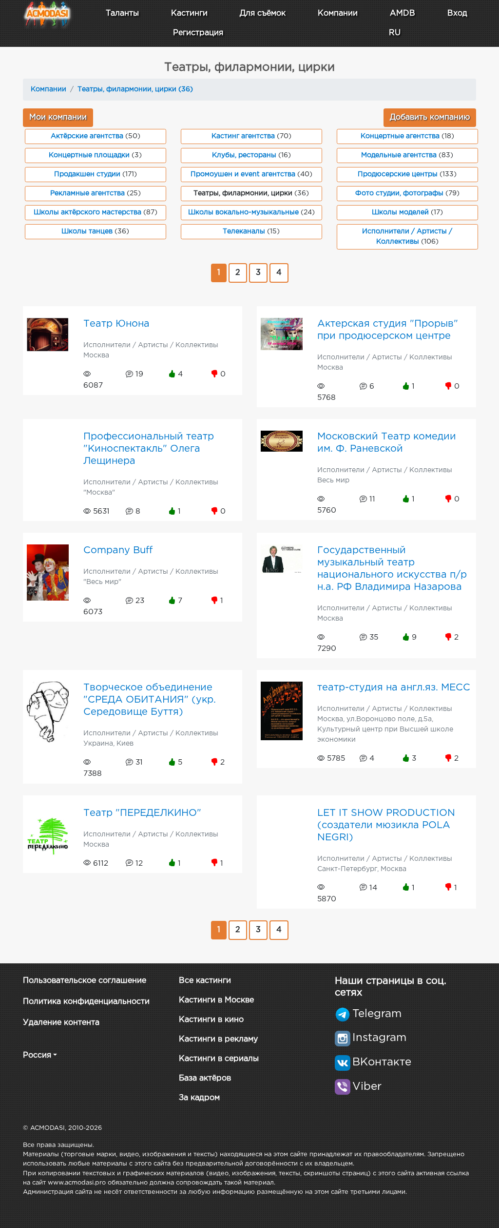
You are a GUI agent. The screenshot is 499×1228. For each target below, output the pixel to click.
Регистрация (198, 33)
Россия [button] (37, 1055)
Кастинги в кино (211, 1019)
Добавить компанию (430, 117)
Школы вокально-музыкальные (243, 212)
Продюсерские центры (398, 174)
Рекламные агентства (87, 193)
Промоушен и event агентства (243, 174)
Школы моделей (400, 212)
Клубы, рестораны (244, 155)
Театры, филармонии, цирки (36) (135, 89)
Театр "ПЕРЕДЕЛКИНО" (142, 813)
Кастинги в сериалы (219, 1058)
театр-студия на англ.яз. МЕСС (393, 687)
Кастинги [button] (189, 13)
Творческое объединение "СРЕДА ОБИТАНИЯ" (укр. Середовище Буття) (149, 699)
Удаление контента (61, 1022)
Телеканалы (244, 231)
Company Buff (118, 550)
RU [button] (395, 33)
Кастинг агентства (243, 136)
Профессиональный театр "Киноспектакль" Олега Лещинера (148, 448)
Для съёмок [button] (263, 13)
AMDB (402, 13)
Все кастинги (205, 980)
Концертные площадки (89, 155)
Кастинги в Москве (216, 1000)
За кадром (199, 1098)
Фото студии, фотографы (399, 193)
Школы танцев (87, 231)
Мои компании (58, 117)
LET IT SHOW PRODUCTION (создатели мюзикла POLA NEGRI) (386, 825)
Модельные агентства (399, 155)
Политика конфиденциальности (86, 1001)
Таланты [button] (122, 13)
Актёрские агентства (87, 136)
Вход (457, 13)
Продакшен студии (87, 174)
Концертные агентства (400, 136)
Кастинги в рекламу (218, 1039)
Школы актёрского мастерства (87, 212)
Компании (338, 13)
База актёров (205, 1078)
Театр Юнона (116, 323)
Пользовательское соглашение (84, 980)
